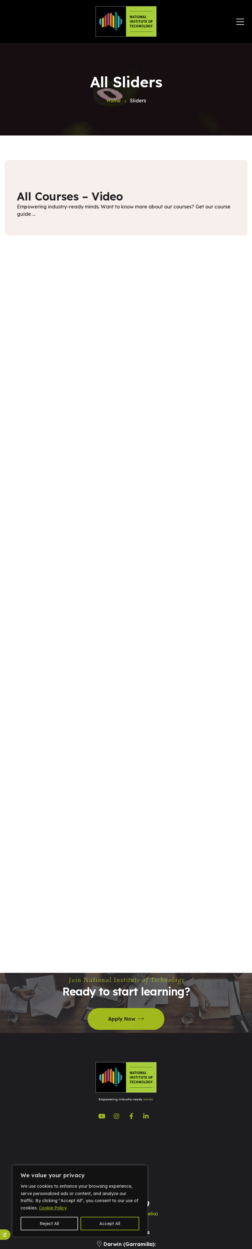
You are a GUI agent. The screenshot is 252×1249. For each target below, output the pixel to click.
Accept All (109, 1223)
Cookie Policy (53, 1208)
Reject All (49, 1223)
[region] (80, 1201)
